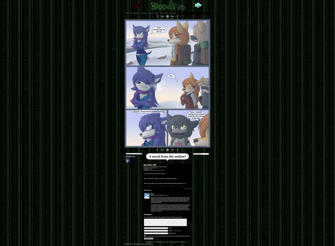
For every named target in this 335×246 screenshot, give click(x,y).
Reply (166, 195)
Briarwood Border (152, 170)
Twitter (144, 13)
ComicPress (170, 241)
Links (166, 13)
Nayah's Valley (160, 170)
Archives (167, 18)
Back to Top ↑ (184, 241)
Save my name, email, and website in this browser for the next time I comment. (168, 236)
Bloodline (150, 168)
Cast (161, 13)
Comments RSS (187, 188)
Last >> (177, 18)
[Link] (184, 183)
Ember (150, 169)
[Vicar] (147, 196)
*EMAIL (174, 230)
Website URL (172, 233)
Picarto (150, 13)
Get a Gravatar (177, 230)
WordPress (163, 241)
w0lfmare (147, 166)
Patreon (128, 13)
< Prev (162, 18)
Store (156, 13)
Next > (172, 18)
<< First (157, 18)
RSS (180, 241)
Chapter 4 (155, 168)
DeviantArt (136, 13)
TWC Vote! (172, 13)
